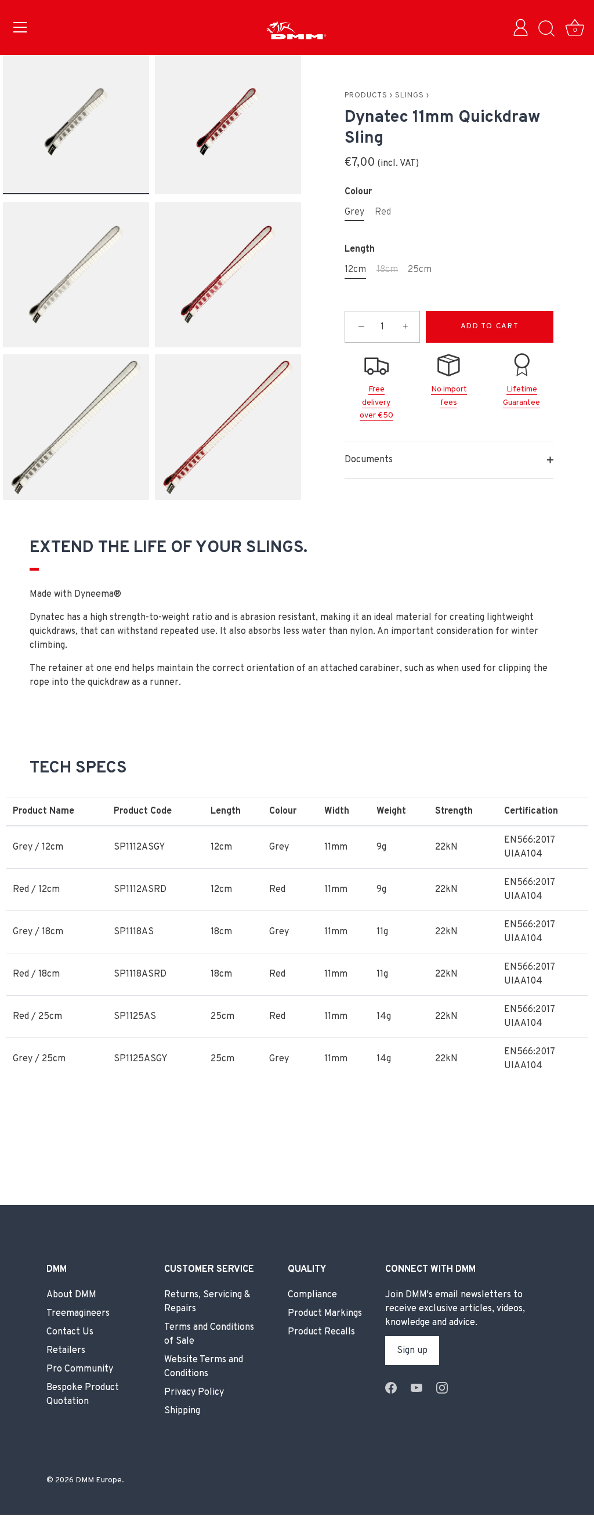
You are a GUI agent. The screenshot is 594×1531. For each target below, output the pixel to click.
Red (383, 212)
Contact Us (69, 1332)
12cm (355, 269)
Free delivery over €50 (376, 402)
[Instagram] (442, 1388)
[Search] (546, 29)
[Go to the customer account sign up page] (523, 29)
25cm (420, 269)
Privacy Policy (194, 1392)
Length (360, 249)
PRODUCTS (366, 95)
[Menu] (20, 27)
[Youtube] (416, 1388)
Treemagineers (78, 1313)
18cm (387, 269)
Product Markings (325, 1313)
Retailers (65, 1350)
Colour (358, 192)
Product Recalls (321, 1332)
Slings (409, 95)
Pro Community (79, 1369)
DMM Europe (98, 1480)
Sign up (412, 1350)
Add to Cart (490, 326)
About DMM (71, 1295)
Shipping (182, 1411)
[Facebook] (391, 1388)
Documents (369, 460)
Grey (354, 212)
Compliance (312, 1295)
